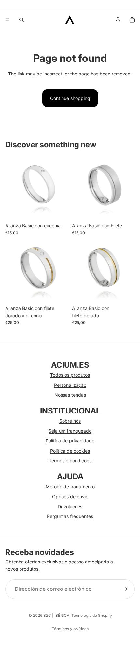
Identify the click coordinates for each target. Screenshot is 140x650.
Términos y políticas (70, 628)
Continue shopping (70, 98)
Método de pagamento (70, 486)
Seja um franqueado (70, 431)
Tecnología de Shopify (91, 615)
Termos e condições (70, 460)
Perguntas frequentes (70, 516)
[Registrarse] (125, 589)
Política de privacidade (70, 440)
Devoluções (70, 506)
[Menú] (7, 19)
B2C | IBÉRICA (56, 615)
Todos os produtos (70, 375)
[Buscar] (21, 20)
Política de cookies (70, 451)
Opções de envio (70, 496)
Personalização (70, 385)
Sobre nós (70, 421)
